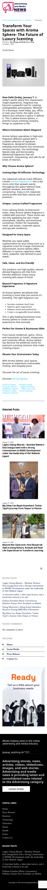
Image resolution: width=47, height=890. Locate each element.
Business (6, 816)
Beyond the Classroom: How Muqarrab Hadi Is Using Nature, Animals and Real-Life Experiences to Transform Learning (22, 547)
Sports (5, 827)
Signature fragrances (11, 393)
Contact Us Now (16, 789)
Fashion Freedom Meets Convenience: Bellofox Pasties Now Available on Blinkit (21, 602)
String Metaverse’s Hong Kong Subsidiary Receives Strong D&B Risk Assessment (21, 608)
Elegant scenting (26, 385)
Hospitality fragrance (11, 389)
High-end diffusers (28, 387)
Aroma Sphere (19, 378)
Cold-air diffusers (10, 385)
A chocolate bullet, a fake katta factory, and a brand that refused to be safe (23, 595)
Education (7, 823)
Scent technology (27, 391)
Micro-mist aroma (29, 389)
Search (40, 569)
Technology (7, 819)
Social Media (13, 649)
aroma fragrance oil (21, 181)
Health (5, 830)
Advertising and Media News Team (22, 42)
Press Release (13, 654)
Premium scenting (10, 391)
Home (10, 644)
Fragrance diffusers (10, 387)
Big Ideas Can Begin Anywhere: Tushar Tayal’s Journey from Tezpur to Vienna (22, 507)
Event (5, 834)
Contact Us (12, 659)
